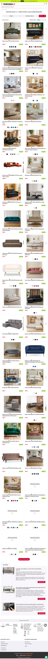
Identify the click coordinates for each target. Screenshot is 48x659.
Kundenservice (3, 649)
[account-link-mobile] (44, 4)
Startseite (2, 9)
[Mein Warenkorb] (46, 3)
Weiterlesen (41, 598)
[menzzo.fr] (17, 655)
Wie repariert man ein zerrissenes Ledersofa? (30, 604)
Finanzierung (3, 647)
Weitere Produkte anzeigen (24, 559)
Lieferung (2, 641)
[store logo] (23, 3)
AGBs (26, 646)
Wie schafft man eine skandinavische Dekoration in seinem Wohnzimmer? (30, 588)
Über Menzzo (27, 641)
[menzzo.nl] (23, 655)
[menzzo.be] (27, 655)
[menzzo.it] (21, 655)
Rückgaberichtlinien (4, 643)
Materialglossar (4, 645)
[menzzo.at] (25, 655)
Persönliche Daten (28, 643)
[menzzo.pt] (31, 655)
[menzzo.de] (19, 655)
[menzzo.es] (29, 655)
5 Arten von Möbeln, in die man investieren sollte (28, 569)
